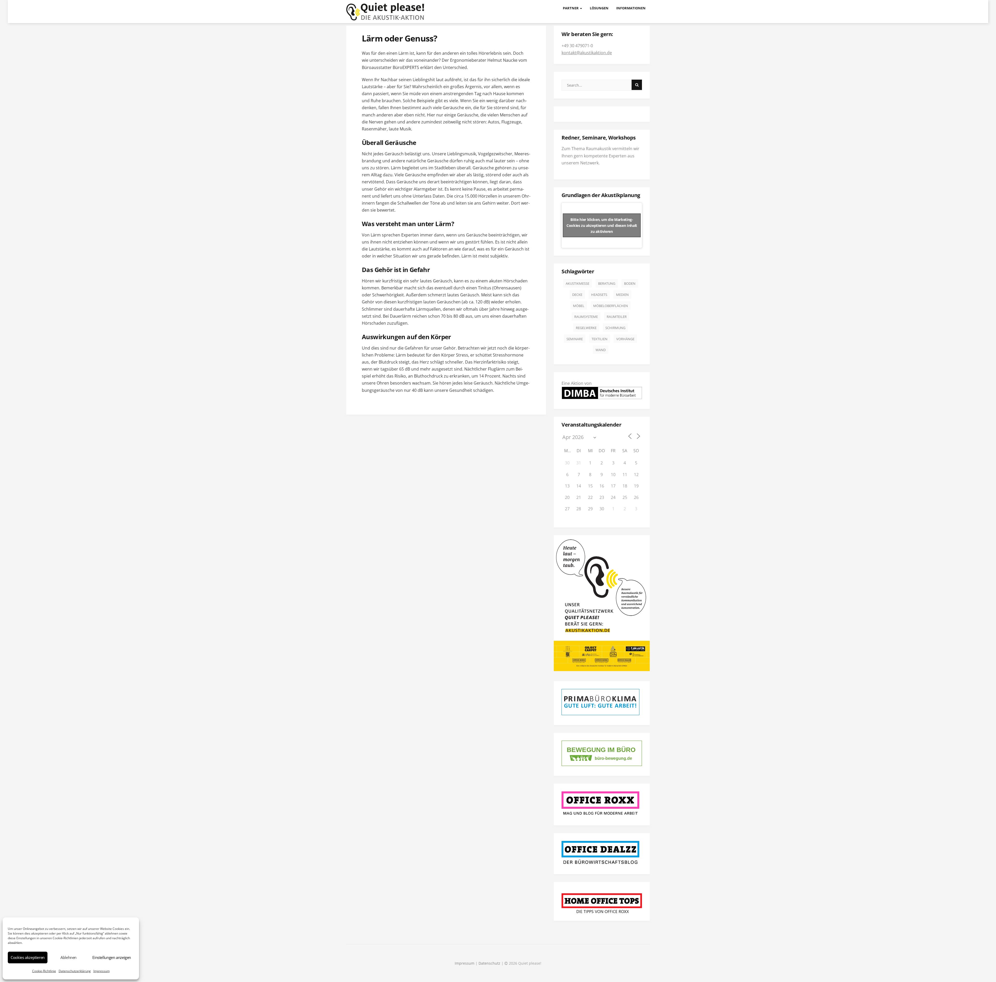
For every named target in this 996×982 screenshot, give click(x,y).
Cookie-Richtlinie (44, 971)
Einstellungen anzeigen (111, 957)
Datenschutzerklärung (75, 971)
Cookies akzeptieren (28, 957)
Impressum (101, 971)
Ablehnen (68, 957)
